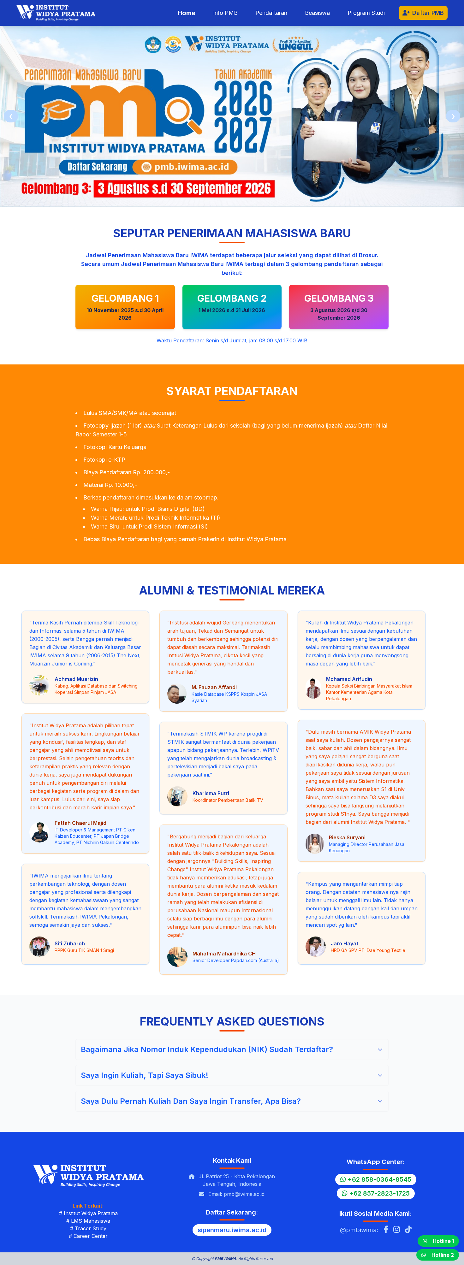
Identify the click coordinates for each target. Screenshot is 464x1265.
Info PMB (225, 12)
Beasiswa (317, 12)
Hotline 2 (442, 1255)
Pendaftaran (271, 12)
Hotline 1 (443, 1241)
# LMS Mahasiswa (88, 1221)
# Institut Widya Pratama (88, 1213)
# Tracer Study (88, 1228)
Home (186, 13)
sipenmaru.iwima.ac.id (232, 1230)
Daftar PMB (428, 12)
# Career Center (88, 1236)
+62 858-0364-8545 (378, 1179)
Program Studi (366, 12)
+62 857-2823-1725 (379, 1193)
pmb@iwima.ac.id (244, 1194)
